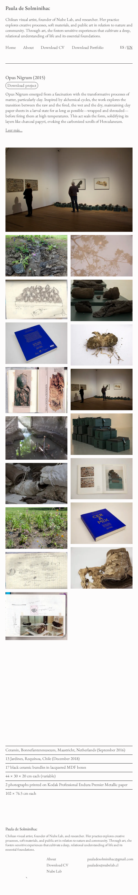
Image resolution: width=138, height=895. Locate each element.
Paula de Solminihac (27, 8)
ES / (123, 47)
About (28, 47)
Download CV (53, 47)
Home (10, 47)
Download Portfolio (87, 47)
